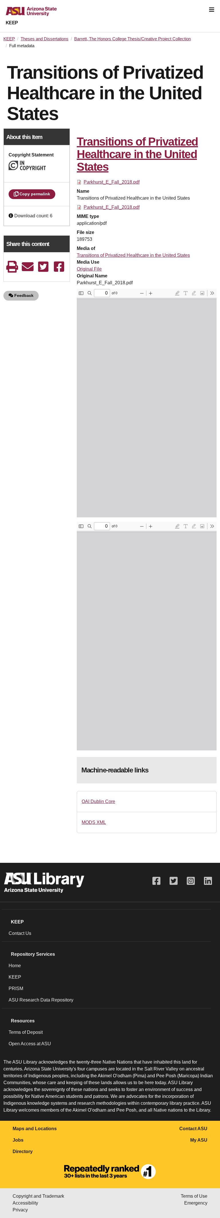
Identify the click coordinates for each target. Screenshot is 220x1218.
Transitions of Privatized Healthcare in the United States (133, 255)
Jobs (18, 1140)
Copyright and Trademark (38, 1196)
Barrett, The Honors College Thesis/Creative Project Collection (132, 39)
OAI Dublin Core (98, 801)
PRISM (16, 988)
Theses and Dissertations (44, 39)
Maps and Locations (35, 1128)
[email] (28, 267)
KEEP (12, 22)
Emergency (195, 1203)
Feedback (23, 295)
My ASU (198, 1140)
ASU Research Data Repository (41, 1000)
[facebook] (59, 267)
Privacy (20, 1209)
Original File (89, 269)
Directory (23, 1151)
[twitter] (43, 267)
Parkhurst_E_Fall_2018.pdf (112, 182)
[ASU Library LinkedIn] (208, 881)
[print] (12, 267)
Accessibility (25, 1203)
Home (15, 965)
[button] (11, 215)
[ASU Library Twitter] (173, 881)
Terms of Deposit (26, 1032)
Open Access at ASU (30, 1043)
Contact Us (20, 933)
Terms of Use (194, 1196)
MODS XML (94, 822)
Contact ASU (193, 1128)
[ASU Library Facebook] (156, 881)
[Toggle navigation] (211, 10)
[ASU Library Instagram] (190, 881)
